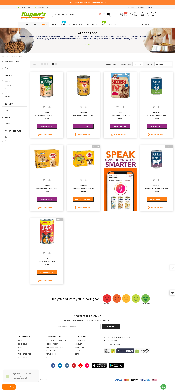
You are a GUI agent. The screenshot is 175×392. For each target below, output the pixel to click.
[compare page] (172, 267)
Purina (7, 89)
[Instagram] (67, 365)
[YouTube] (80, 365)
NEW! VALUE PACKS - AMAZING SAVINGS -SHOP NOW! (87, 2)
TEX (47, 258)
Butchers (8, 81)
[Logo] (33, 15)
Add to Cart (47, 126)
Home (8, 56)
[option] (87, 2)
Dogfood (8, 68)
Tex (6, 93)
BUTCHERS (156, 112)
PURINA (120, 112)
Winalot (7, 97)
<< (3, 56)
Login (147, 13)
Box (6, 137)
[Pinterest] (74, 365)
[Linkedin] (60, 365)
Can (6, 141)
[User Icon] (142, 14)
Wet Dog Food (17, 56)
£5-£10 (7, 124)
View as (35, 64)
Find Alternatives (83, 200)
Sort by (150, 64)
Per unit (7, 110)
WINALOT (47, 112)
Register (154, 13)
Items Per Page (125, 64)
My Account (149, 15)
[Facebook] (53, 365)
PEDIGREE (83, 112)
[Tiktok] (87, 365)
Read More (87, 44)
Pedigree (8, 85)
